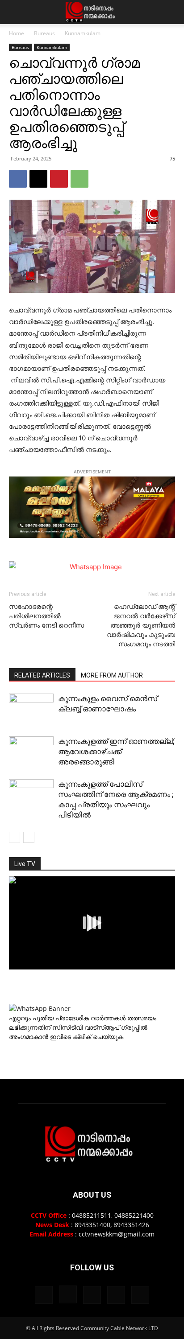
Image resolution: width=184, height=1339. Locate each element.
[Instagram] (68, 1294)
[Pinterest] (59, 179)
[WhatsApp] (79, 179)
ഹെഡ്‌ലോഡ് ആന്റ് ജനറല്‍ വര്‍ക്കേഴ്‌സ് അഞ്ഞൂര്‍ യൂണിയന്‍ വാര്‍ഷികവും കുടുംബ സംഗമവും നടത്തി (141, 625)
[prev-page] (14, 837)
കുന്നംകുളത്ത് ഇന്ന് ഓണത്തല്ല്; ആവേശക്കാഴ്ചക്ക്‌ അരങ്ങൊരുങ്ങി (116, 751)
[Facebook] (18, 179)
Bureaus (44, 33)
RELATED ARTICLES (42, 675)
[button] (15, 12)
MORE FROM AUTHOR (112, 675)
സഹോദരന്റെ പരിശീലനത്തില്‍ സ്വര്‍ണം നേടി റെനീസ (46, 616)
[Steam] (92, 1295)
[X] (38, 179)
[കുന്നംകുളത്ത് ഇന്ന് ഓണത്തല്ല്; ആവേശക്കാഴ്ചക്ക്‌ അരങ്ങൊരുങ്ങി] (31, 753)
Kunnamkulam (82, 33)
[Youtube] (140, 1295)
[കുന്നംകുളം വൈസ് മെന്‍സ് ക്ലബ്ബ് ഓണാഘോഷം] (31, 708)
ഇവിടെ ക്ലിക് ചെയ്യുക (86, 1036)
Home (16, 33)
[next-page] (28, 837)
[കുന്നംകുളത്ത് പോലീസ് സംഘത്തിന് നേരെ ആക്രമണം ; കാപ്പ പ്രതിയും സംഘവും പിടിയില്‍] (31, 795)
